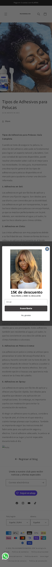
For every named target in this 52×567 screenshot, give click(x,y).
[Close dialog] (47, 249)
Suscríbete (26, 308)
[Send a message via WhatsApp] (5, 556)
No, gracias (25, 315)
